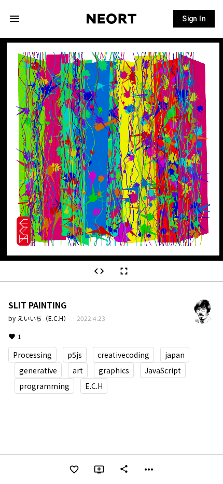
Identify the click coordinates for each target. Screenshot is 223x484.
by (39, 318)
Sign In (194, 19)
